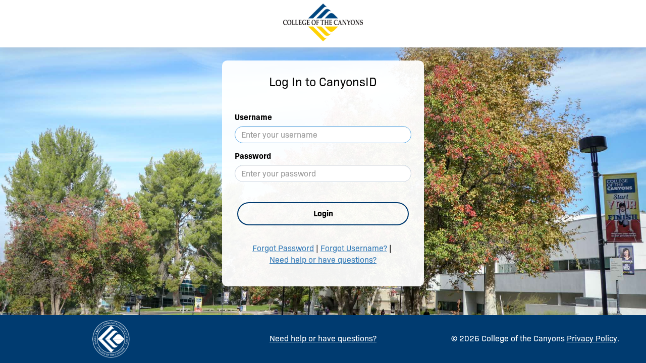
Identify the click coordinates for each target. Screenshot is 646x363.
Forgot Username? (353, 248)
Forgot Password (283, 248)
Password (253, 156)
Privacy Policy (592, 338)
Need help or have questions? (323, 260)
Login (323, 213)
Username (253, 117)
